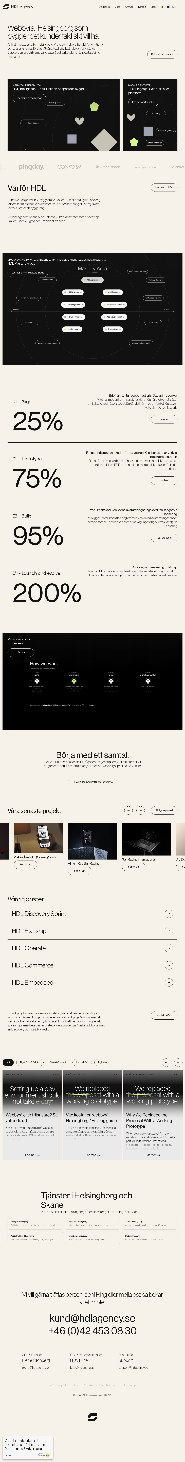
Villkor (75, 1385)
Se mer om (25, 864)
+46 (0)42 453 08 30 (92, 1330)
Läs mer (164, 419)
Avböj (41, 1455)
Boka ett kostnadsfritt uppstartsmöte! (92, 782)
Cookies (89, 1385)
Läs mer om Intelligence (29, 98)
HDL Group (129, 1385)
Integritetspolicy (108, 1385)
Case (117, 7)
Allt (8, 1062)
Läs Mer (164, 480)
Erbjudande (104, 7)
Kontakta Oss (164, 1015)
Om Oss (129, 7)
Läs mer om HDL (164, 187)
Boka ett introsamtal (162, 54)
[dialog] (28, 1447)
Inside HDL (82, 1062)
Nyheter (102, 1062)
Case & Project (58, 1062)
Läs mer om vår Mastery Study (27, 272)
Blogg (154, 7)
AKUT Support (57, 1385)
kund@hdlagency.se (92, 1318)
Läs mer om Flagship (143, 102)
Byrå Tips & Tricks (30, 1062)
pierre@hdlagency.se (35, 1367)
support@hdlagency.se (133, 1367)
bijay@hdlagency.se (82, 1367)
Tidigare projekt (164, 810)
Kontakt (142, 7)
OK (47, 1455)
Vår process (164, 537)
